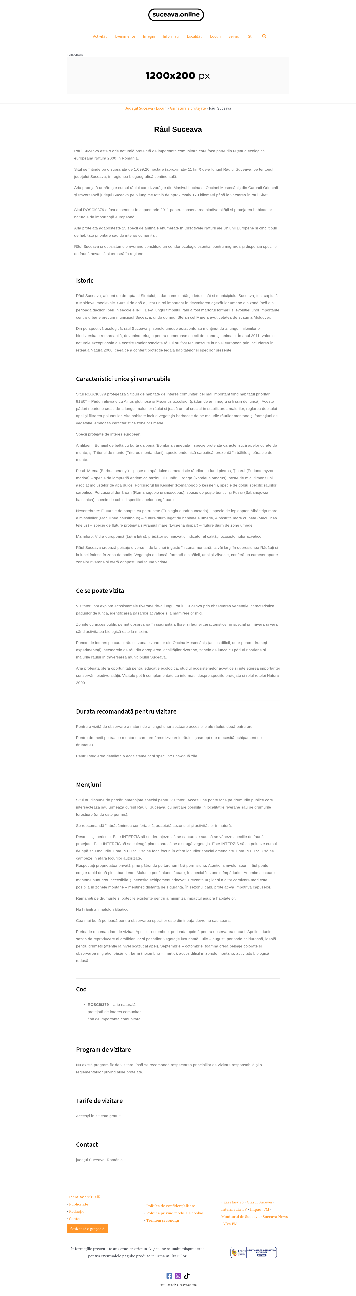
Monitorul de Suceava (240, 1216)
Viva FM (230, 1224)
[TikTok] (187, 1276)
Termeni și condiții (162, 1220)
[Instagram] (178, 1276)
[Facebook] (169, 1276)
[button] (264, 37)
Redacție (76, 1211)
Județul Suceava (139, 108)
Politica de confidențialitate (170, 1206)
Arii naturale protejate (188, 108)
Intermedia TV (234, 1209)
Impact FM (259, 1209)
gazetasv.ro (233, 1202)
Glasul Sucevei (259, 1202)
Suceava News (275, 1216)
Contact (76, 1218)
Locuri (161, 108)
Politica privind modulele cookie (174, 1213)
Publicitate (78, 1204)
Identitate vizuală (84, 1197)
